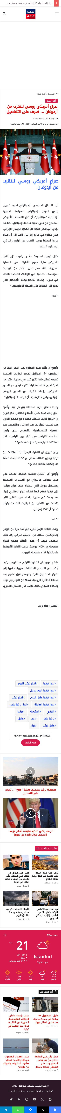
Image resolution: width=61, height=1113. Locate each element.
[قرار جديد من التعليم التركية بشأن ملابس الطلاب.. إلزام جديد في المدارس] (45, 898)
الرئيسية (52, 94)
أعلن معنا (12, 1091)
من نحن (22, 1091)
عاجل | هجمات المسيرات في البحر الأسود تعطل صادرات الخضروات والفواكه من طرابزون (16, 1061)
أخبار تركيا (41, 94)
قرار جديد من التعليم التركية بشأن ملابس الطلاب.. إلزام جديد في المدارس (47, 914)
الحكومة (35, 711)
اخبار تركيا (17, 697)
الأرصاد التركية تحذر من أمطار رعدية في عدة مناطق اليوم (17, 912)
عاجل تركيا (48, 725)
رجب (33, 718)
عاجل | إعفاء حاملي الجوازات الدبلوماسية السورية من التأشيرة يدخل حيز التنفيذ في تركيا (18, 1022)
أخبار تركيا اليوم (27, 683)
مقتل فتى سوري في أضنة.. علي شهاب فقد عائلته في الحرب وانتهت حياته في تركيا (17, 877)
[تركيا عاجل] (30, 14)
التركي (50, 711)
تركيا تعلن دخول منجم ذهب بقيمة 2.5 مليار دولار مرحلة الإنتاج (45, 876)
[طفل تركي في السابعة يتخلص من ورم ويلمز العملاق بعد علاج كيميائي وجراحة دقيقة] (45, 1045)
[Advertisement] (30, 54)
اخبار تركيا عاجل (18, 704)
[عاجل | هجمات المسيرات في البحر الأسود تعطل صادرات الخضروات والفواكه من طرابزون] (16, 1045)
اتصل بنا (49, 1091)
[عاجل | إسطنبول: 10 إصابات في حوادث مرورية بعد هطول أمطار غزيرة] (45, 1004)
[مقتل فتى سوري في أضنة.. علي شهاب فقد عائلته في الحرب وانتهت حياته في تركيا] (16, 862)
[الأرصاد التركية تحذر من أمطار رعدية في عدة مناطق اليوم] (16, 898)
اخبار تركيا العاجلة (44, 704)
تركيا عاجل (48, 718)
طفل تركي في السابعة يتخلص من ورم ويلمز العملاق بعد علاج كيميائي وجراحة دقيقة (46, 1061)
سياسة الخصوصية (35, 1091)
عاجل (21, 718)
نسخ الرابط (30, 742)
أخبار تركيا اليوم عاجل (42, 690)
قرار (33, 725)
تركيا (20, 711)
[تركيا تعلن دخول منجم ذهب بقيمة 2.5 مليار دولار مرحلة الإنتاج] (45, 862)
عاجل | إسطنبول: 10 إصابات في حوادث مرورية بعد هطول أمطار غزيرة (45, 1019)
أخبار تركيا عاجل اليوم (42, 697)
